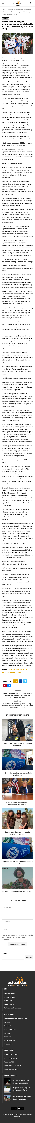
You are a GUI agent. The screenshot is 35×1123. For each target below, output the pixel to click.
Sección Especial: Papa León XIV (15, 1019)
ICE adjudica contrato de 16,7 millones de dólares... (17, 744)
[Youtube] (19, 1108)
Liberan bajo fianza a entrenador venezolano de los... (17, 833)
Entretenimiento (10, 1040)
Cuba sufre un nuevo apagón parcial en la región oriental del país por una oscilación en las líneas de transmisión (21, 1081)
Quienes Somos (9, 994)
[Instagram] (22, 1108)
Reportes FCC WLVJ (11, 1069)
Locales (7, 1022)
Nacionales (8, 1026)
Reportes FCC (9, 1062)
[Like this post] (16, 681)
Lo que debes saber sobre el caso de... (17, 891)
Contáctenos (9, 1004)
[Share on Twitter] (25, 681)
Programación (9, 997)
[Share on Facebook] (20, 681)
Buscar (4, 953)
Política (7, 1033)
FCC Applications (10, 1058)
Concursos (8, 1001)
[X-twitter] (15, 1108)
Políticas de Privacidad (12, 1008)
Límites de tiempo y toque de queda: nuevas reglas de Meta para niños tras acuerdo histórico (21, 1089)
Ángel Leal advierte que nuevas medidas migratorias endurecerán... (17, 863)
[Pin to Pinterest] (5, 685)
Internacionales (10, 1030)
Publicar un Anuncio (11, 1055)
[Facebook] (12, 1108)
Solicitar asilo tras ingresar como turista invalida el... (17, 774)
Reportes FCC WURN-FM (12, 1066)
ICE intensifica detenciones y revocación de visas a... (17, 803)
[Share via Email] (9, 685)
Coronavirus (8, 1044)
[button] (30, 3)
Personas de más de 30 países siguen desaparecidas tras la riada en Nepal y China (21, 1098)
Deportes (7, 1037)
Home (3, 10)
